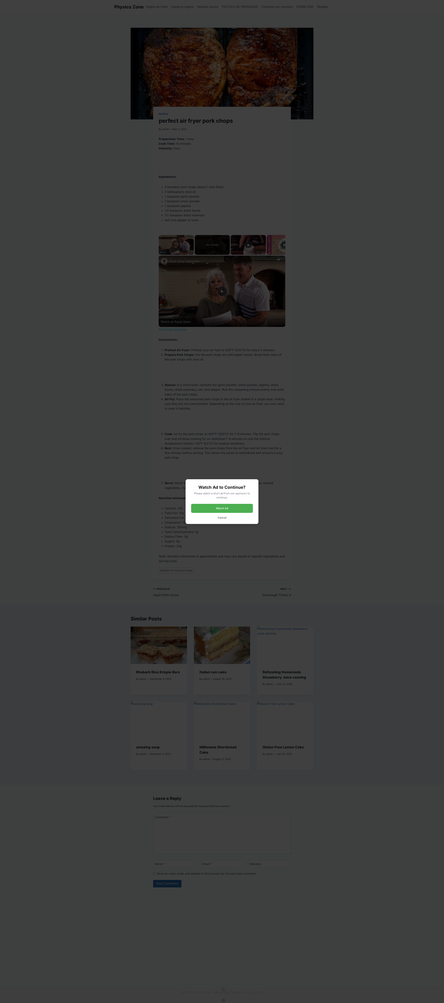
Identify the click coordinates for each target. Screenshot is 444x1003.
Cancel (222, 517)
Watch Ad (222, 508)
